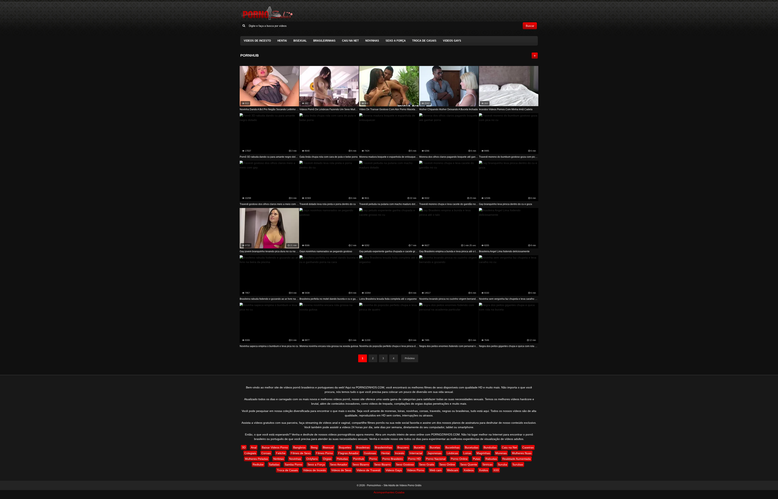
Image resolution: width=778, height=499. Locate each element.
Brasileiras (363, 447)
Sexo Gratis (426, 464)
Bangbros (299, 447)
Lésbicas (452, 453)
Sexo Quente (468, 464)
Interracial (415, 453)
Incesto (399, 453)
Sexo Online (447, 464)
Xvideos (469, 470)
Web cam (436, 470)
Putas (476, 458)
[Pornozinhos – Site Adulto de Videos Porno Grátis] (266, 19)
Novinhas (372, 40)
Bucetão (419, 447)
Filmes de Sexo (301, 453)
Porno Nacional (436, 458)
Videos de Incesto (257, 40)
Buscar (530, 25)
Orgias (327, 458)
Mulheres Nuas (521, 453)
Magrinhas (483, 453)
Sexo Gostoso (405, 464)
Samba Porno (293, 464)
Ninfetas (278, 458)
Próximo (410, 358)
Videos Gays (452, 40)
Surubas (517, 464)
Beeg (314, 447)
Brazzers (403, 447)
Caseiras (528, 447)
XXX (496, 470)
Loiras (467, 453)
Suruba (502, 464)
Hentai (282, 40)
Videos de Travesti (368, 470)
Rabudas (491, 458)
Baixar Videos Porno (275, 447)
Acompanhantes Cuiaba (389, 492)
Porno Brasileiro (392, 458)
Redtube (258, 464)
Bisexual (300, 40)
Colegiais (250, 453)
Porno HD (414, 458)
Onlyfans (312, 458)
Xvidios (483, 470)
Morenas (501, 453)
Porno (373, 458)
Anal (253, 447)
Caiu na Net (350, 40)
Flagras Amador (348, 453)
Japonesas (434, 453)
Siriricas (487, 464)
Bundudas (490, 447)
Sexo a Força (396, 40)
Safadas (274, 464)
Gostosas (370, 453)
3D (244, 447)
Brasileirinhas (324, 40)
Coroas (266, 453)
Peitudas (342, 458)
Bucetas (435, 447)
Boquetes (345, 447)
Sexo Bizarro (361, 464)
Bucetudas (471, 447)
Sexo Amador (338, 464)
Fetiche (280, 453)
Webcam (452, 470)
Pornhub (358, 458)
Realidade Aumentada (516, 458)
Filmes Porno (324, 453)
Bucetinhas (452, 447)
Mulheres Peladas (256, 458)
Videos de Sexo (341, 470)
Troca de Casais (424, 40)
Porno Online (459, 458)
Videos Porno (415, 470)
